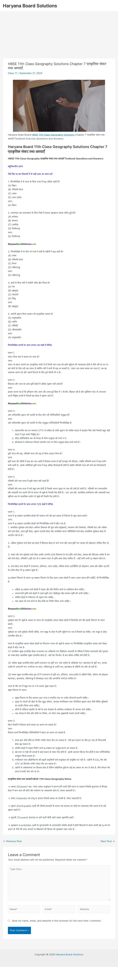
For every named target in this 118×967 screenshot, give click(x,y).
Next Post (108, 841)
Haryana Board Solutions (30, 6)
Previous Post (12, 841)
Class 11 (12, 73)
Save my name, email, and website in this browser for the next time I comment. (56, 920)
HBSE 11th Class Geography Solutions (53, 134)
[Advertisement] (59, 33)
